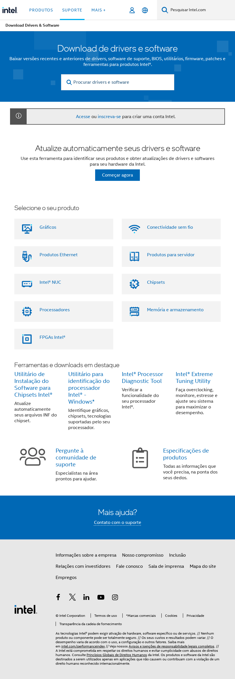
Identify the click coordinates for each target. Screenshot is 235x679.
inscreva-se (109, 117)
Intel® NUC (50, 282)
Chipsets (156, 282)
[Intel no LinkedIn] (86, 598)
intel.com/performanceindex (83, 646)
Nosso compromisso (142, 555)
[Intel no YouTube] (101, 598)
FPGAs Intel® (52, 337)
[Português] (144, 10)
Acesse (83, 117)
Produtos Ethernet (59, 255)
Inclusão (177, 555)
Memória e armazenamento (175, 310)
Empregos (66, 577)
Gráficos (48, 227)
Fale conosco (129, 566)
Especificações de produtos (186, 454)
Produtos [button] (41, 10)
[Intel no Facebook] (58, 598)
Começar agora (117, 175)
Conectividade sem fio (170, 227)
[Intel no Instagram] (115, 598)
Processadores (55, 310)
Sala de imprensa (166, 566)
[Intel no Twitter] (72, 598)
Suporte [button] (72, 10)
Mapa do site (203, 566)
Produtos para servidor (171, 255)
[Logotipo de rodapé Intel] (25, 609)
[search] (69, 82)
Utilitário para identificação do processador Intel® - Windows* (89, 388)
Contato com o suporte (117, 522)
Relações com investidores (83, 566)
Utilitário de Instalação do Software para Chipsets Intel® (33, 384)
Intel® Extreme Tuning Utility (194, 378)
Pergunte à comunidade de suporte (76, 457)
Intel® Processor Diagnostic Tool (142, 378)
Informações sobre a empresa (86, 555)
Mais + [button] (98, 10)
